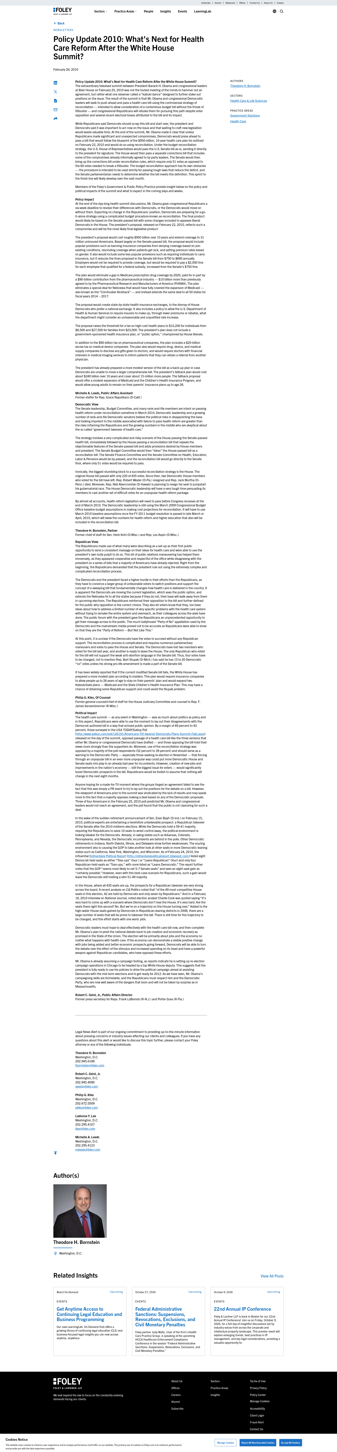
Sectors (99, 11)
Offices (242, 3)
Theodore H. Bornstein (245, 86)
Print (55, 101)
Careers (280, 3)
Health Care (238, 121)
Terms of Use (258, 1381)
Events (182, 11)
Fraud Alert (257, 1422)
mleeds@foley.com (87, 1149)
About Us (268, 3)
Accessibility (257, 1408)
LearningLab (202, 11)
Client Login (257, 1415)
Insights (165, 11)
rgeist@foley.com (86, 1086)
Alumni (218, 3)
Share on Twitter (55, 92)
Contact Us (255, 3)
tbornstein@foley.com (89, 1065)
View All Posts (272, 1275)
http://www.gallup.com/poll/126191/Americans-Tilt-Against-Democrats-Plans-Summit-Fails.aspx (140, 734)
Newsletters (63, 29)
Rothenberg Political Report (107, 856)
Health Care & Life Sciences (248, 101)
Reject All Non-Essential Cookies (258, 1442)
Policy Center (258, 1394)
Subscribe (205, 3)
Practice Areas (124, 11)
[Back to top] (55, 1154)
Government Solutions (245, 115)
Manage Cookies (225, 1442)
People (148, 11)
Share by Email (55, 110)
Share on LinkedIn (55, 83)
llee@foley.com (85, 1128)
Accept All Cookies (290, 1442)
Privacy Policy (258, 1388)
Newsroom (230, 3)
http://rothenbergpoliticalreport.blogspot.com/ (158, 856)
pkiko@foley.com (86, 1107)
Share (55, 119)
